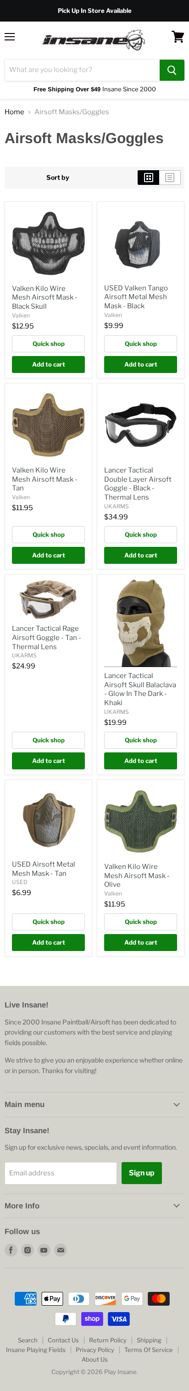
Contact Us (63, 1340)
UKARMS (116, 506)
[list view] (170, 177)
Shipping (149, 1340)
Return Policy (108, 1340)
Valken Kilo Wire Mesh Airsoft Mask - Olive (137, 875)
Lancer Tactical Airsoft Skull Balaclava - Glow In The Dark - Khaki (140, 689)
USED (20, 882)
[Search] (172, 70)
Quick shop (49, 343)
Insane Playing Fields (36, 1349)
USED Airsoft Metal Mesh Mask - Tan (43, 869)
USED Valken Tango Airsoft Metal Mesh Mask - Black (136, 297)
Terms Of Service (148, 1349)
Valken (21, 315)
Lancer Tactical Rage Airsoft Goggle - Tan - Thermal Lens (46, 637)
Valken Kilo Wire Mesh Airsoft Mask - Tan (45, 479)
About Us (95, 1359)
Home (14, 112)
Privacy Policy (95, 1349)
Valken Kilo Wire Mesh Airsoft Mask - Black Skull (45, 297)
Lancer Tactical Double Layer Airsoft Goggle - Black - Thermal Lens (138, 483)
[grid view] (148, 177)
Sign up (142, 1172)
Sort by (57, 177)
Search (28, 1340)
